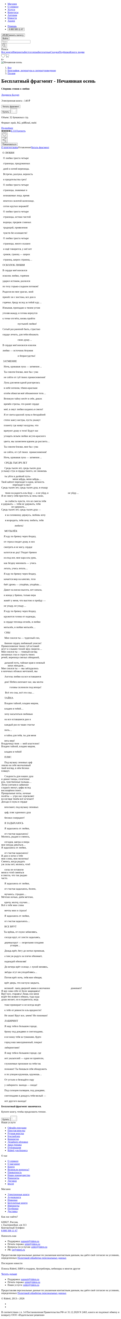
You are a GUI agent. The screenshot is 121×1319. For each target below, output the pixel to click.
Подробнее (7, 128)
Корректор (13, 1139)
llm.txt (11, 1183)
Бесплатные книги (18, 1203)
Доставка (12, 1211)
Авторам (12, 15)
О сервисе (13, 6)
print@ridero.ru (32, 1244)
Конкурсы (13, 12)
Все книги (6, 52)
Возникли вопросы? (18, 1169)
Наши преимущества (19, 1175)
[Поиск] (4, 45)
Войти (5, 38)
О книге (5, 147)
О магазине (14, 1164)
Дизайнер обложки (18, 1142)
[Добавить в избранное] (4, 134)
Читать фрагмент (11, 106)
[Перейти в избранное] (3, 56)
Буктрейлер (14, 1136)
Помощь (12, 26)
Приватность (15, 1172)
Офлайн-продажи (17, 1127)
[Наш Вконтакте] (9, 1303)
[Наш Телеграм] (9, 1306)
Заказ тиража (15, 1144)
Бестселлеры (31, 52)
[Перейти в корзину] (7, 56)
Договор (12, 1181)
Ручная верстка (16, 1133)
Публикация (14, 1147)
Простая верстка (16, 1130)
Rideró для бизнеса (18, 1150)
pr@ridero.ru (18, 1249)
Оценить (21, 131)
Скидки (55, 52)
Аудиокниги (14, 1197)
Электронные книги (18, 1194)
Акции (11, 20)
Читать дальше (9, 1274)
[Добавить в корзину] (13, 111)
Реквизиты (13, 1178)
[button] (60, 45)
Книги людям (77, 52)
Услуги (11, 9)
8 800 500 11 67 (9, 1230)
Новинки (12, 1200)
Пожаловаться (9, 144)
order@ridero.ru (39, 1247)
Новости (12, 18)
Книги (11, 1166)
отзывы (14, 147)
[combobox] (60, 41)
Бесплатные (44, 52)
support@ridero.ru (30, 1241)
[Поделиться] (4, 140)
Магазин (12, 4)
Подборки (64, 52)
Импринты (18, 52)
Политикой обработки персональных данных (41, 1258)
